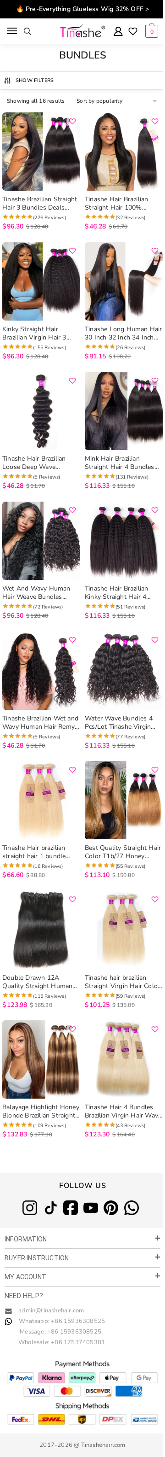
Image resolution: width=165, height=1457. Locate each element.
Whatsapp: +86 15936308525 (62, 1321)
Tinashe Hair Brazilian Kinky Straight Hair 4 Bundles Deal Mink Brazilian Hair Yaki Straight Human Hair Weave (124, 593)
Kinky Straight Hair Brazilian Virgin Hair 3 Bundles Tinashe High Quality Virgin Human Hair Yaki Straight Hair (35, 333)
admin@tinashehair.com (50, 1310)
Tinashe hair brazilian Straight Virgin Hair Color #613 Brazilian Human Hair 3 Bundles (122, 982)
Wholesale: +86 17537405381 (61, 1342)
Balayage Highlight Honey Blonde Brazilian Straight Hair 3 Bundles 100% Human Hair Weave (40, 1111)
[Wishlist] (133, 32)
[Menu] (12, 31)
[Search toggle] (27, 31)
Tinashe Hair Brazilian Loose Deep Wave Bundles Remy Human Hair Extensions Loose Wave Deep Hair (35, 463)
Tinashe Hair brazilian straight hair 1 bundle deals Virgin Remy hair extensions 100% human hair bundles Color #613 (38, 852)
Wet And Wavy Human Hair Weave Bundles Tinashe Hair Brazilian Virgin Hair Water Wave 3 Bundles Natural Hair (40, 593)
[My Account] (118, 32)
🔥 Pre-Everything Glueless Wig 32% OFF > (82, 9)
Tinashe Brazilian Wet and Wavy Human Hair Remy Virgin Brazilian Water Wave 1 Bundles (40, 722)
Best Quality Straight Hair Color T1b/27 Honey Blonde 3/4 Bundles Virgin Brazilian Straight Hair (123, 852)
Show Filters (35, 80)
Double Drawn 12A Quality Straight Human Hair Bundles (37, 982)
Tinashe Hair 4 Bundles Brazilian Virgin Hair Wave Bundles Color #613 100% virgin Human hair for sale (123, 1111)
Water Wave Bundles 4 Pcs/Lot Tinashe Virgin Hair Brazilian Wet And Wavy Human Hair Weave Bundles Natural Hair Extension (122, 722)
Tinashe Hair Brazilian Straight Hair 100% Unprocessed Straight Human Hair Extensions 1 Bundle (122, 203)
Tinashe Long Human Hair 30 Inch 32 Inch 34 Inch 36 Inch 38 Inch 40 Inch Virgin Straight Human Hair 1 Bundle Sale (123, 333)
